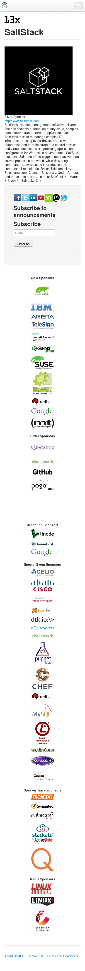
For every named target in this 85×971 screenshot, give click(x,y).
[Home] (4, 5)
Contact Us (35, 956)
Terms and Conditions (62, 956)
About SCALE (14, 956)
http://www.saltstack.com (22, 120)
